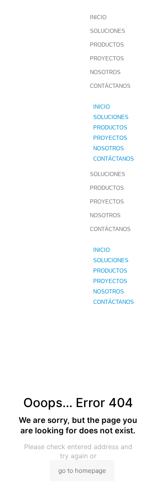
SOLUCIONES (107, 31)
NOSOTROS (105, 72)
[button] (121, 98)
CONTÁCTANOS (110, 86)
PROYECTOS (107, 58)
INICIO (98, 17)
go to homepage (82, 471)
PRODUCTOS (107, 45)
